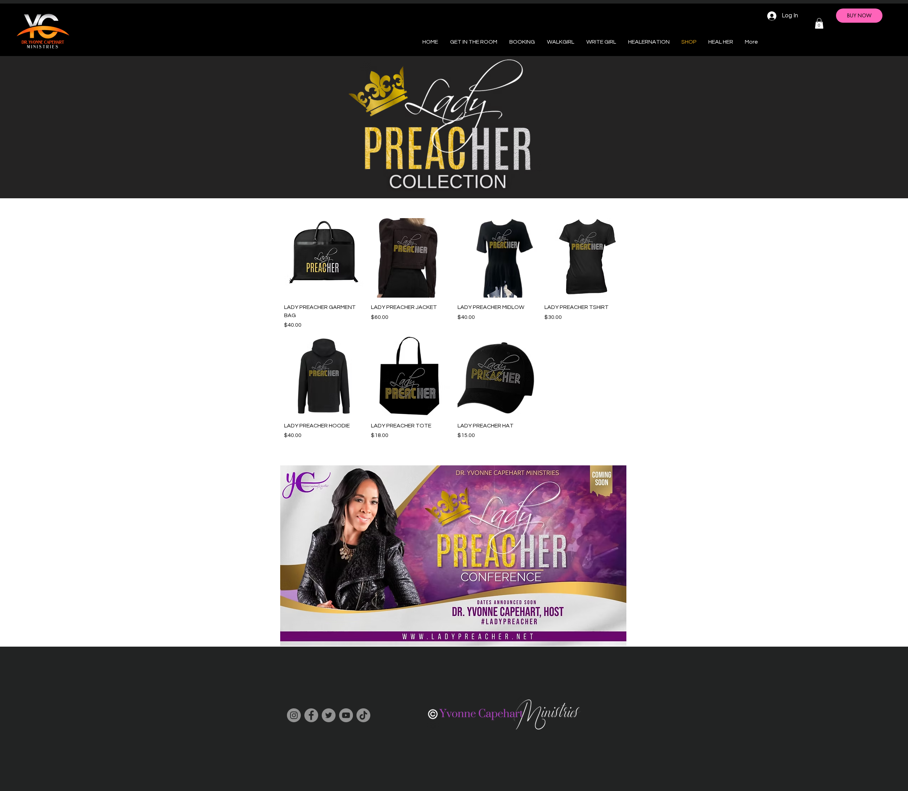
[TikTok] (363, 715)
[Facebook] (311, 715)
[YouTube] (346, 715)
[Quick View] (324, 258)
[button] (819, 23)
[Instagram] (294, 715)
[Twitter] (329, 715)
